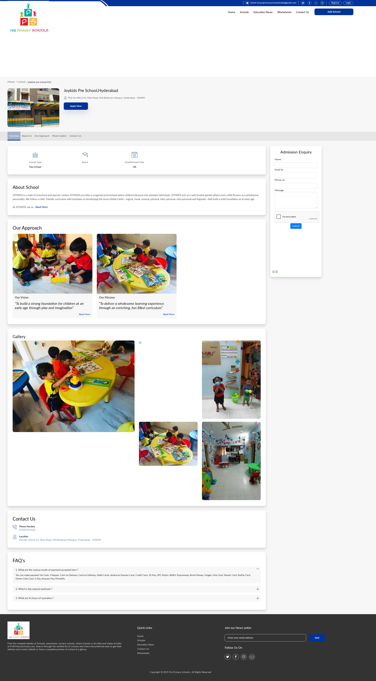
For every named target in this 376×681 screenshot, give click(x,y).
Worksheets (284, 12)
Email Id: (279, 170)
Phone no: (280, 180)
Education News (263, 12)
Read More (41, 207)
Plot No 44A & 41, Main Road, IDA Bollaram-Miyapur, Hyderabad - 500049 (60, 540)
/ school (20, 82)
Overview (14, 136)
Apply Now (76, 106)
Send (317, 638)
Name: (278, 159)
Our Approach (42, 136)
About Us (27, 136)
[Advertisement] (188, 54)
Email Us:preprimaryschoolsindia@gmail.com (273, 3)
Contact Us (302, 12)
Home (231, 12)
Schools (244, 12)
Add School (334, 12)
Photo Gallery (59, 136)
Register (335, 3)
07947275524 (27, 530)
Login (348, 3)
